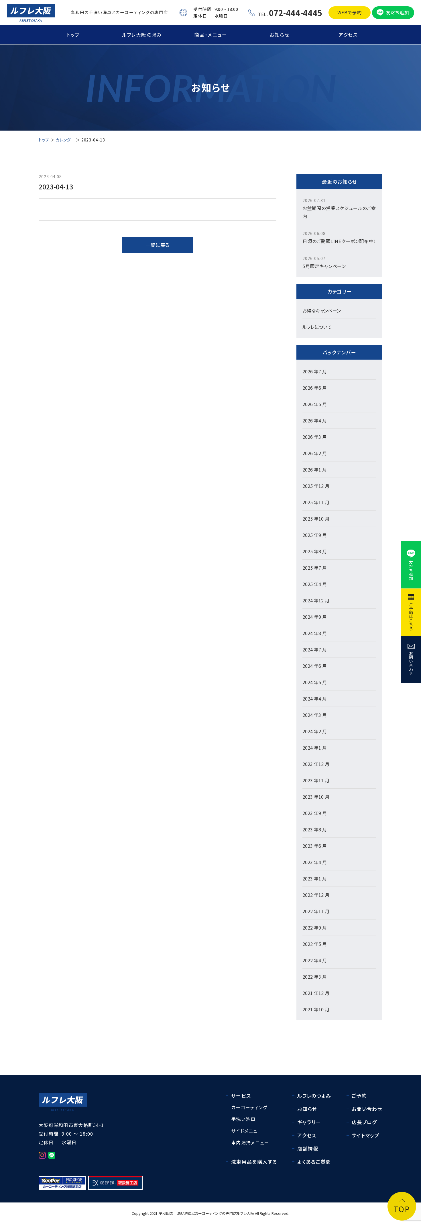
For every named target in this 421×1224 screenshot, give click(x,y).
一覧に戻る (158, 244)
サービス (241, 1095)
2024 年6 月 (314, 665)
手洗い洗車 (243, 1119)
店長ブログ (364, 1122)
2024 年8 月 (314, 633)
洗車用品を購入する (254, 1161)
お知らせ (279, 34)
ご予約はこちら (411, 616)
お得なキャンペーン (321, 310)
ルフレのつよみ (314, 1095)
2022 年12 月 (315, 894)
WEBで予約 (349, 12)
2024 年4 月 (314, 698)
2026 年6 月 (314, 387)
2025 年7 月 (314, 567)
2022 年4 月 (314, 960)
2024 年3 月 (314, 714)
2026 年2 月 (314, 453)
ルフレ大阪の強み (142, 34)
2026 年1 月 (314, 469)
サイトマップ (365, 1135)
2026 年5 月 (314, 404)
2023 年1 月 (314, 878)
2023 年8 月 (314, 829)
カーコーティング (249, 1107)
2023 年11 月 (315, 780)
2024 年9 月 (314, 616)
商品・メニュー (210, 34)
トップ (73, 34)
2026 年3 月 (314, 436)
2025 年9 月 (314, 535)
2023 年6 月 (314, 845)
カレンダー (65, 140)
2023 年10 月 (315, 796)
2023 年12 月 (315, 764)
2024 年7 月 (314, 649)
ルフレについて (317, 326)
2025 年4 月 (314, 584)
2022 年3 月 (314, 976)
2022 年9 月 (314, 927)
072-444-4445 (295, 13)
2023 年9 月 (314, 813)
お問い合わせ (411, 663)
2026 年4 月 (314, 420)
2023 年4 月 (314, 862)
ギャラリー (309, 1122)
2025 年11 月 (315, 502)
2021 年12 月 (315, 993)
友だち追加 (397, 12)
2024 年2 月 (314, 731)
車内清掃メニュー (250, 1142)
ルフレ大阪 (245, 1213)
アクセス (348, 34)
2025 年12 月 (315, 485)
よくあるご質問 (314, 1161)
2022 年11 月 (315, 911)
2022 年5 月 (314, 943)
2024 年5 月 (314, 682)
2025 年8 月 (314, 551)
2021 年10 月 (315, 1009)
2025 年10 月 (315, 518)
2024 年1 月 (314, 747)
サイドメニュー (247, 1130)
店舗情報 (307, 1148)
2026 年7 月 (314, 371)
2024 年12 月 (315, 600)
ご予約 (359, 1095)
